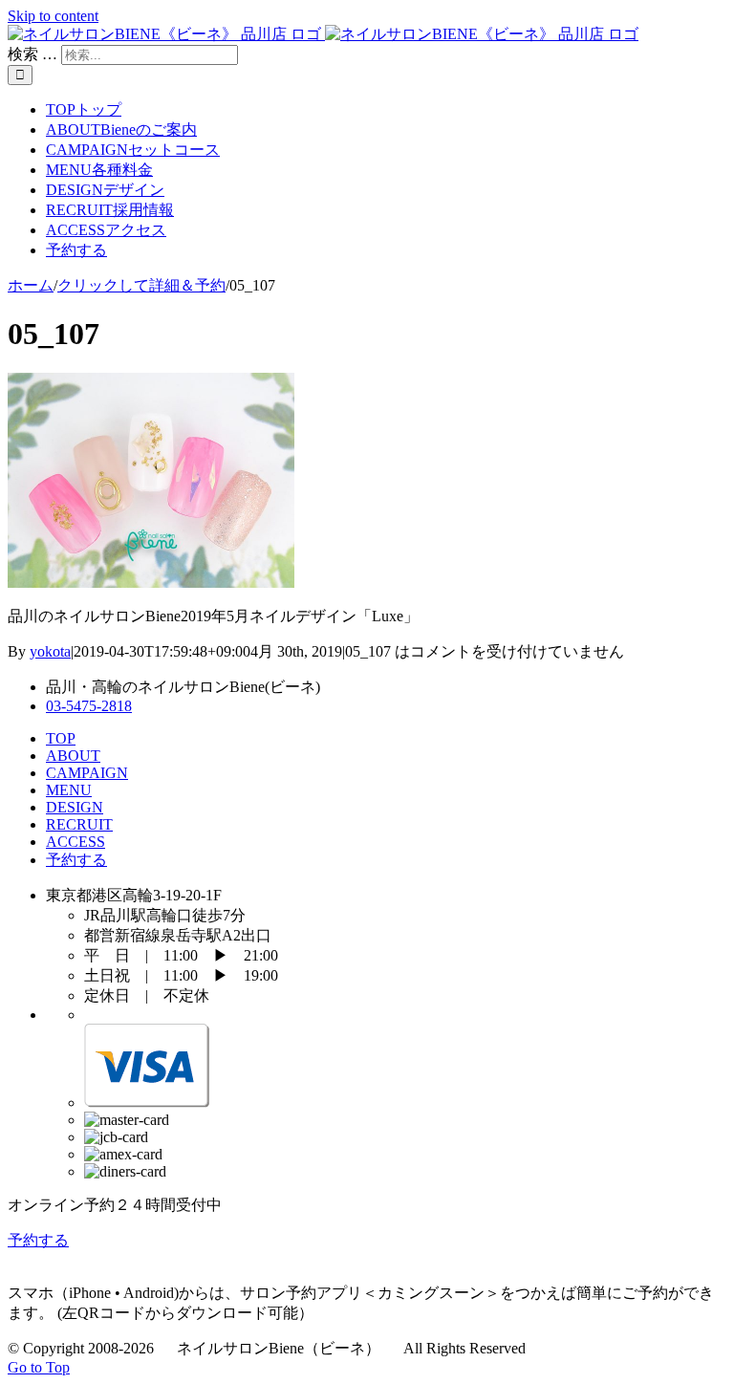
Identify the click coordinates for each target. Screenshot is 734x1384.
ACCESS (75, 841)
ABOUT (73, 755)
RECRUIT (79, 824)
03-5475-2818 (89, 706)
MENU (69, 790)
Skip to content (53, 16)
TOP (61, 738)
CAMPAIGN (87, 773)
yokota (50, 651)
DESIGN (74, 807)
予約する (76, 860)
